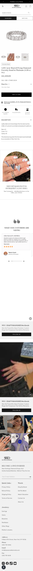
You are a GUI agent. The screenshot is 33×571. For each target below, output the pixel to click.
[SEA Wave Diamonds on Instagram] (3, 564)
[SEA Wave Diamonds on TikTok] (15, 564)
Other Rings (5, 526)
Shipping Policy (6, 494)
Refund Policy (6, 491)
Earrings (4, 511)
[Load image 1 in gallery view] (3, 57)
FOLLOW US (16, 334)
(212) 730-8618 (6, 555)
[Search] (29, 13)
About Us (21, 502)
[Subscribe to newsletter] (30, 477)
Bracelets (5, 519)
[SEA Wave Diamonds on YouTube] (11, 564)
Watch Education (23, 494)
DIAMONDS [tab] (8, 18)
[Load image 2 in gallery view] (10, 57)
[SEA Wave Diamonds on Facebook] (7, 564)
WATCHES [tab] (25, 18)
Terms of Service (7, 498)
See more (6, 244)
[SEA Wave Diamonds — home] (16, 6)
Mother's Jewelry (7, 530)
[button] (3, 6)
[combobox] (16, 13)
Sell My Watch (22, 491)
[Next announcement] (30, 1)
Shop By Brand (22, 487)
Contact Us (21, 498)
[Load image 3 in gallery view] (17, 57)
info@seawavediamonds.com (11, 550)
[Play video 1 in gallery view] (25, 57)
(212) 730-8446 (6, 545)
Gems (3, 515)
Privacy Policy (6, 487)
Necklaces (5, 522)
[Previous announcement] (3, 1)
